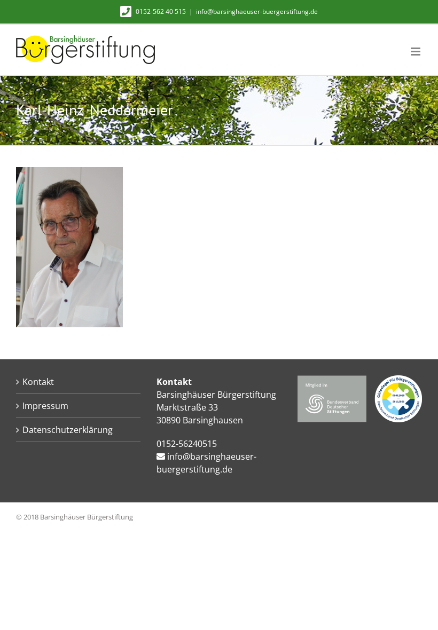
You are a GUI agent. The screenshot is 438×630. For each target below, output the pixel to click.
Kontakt (38, 382)
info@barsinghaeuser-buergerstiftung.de (257, 11)
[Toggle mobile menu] (416, 51)
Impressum (45, 406)
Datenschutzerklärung (67, 430)
